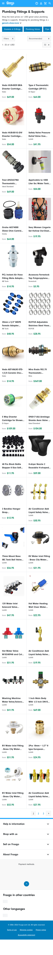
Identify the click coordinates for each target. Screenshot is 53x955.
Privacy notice (41, 930)
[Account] (41, 3)
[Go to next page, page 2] (48, 813)
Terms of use (12, 930)
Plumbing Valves (33, 29)
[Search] (50, 3)
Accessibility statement (26, 935)
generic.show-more (10, 23)
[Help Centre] (36, 3)
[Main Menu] (3, 3)
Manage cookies (26, 930)
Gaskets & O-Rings (12, 29)
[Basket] (45, 3)
